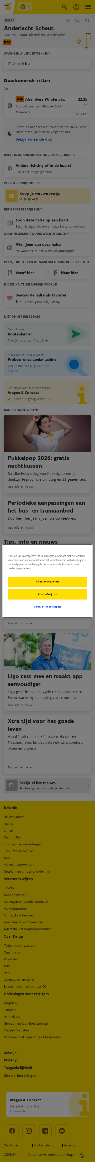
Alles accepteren (47, 581)
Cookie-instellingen (47, 606)
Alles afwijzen (47, 594)
